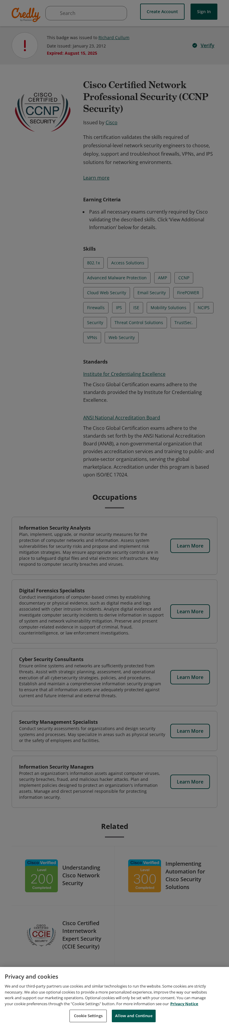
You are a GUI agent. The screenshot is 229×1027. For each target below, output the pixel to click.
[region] (114, 997)
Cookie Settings (88, 1015)
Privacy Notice (184, 1003)
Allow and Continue (133, 1015)
